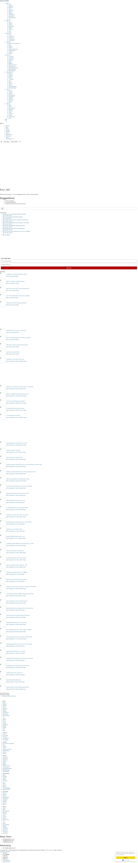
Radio (10, 82)
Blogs (10, 62)
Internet (10, 93)
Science (10, 101)
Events (10, 85)
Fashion (10, 46)
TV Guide (11, 79)
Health (10, 11)
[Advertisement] (69, 157)
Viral (10, 118)
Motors (10, 90)
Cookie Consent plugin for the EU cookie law (125, 860)
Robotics (11, 99)
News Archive (6, 824)
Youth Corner (12, 66)
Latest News (6, 141)
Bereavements (12, 69)
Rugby (10, 27)
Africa (10, 9)
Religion (10, 13)
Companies (11, 36)
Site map (5, 827)
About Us (5, 830)
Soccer (10, 23)
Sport (10, 106)
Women (10, 111)
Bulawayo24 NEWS (4, 0)
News (7, 3)
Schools (10, 29)
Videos (7, 103)
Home (8, 125)
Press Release (12, 17)
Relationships (12, 50)
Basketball (11, 26)
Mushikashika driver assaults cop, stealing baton (14, 229)
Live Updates (7, 235)
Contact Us (5, 831)
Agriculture (11, 16)
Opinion (8, 55)
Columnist (11, 56)
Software (11, 98)
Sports (7, 20)
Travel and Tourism (13, 49)
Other (10, 32)
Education (11, 10)
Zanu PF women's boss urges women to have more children (16, 232)
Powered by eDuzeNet (5, 851)
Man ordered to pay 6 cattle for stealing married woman (15, 220)
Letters (10, 60)
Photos (10, 53)
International (11, 14)
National (10, 7)
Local (10, 4)
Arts (9, 80)
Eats (10, 45)
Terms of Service (49, 850)
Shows (10, 83)
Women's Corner (12, 65)
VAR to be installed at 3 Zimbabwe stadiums (13, 217)
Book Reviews (12, 70)
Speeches (11, 59)
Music (10, 73)
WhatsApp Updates (13, 67)
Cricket (10, 24)
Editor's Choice (14, 141)
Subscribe (69, 268)
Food (10, 112)
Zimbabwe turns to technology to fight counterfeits (14, 214)
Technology (8, 136)
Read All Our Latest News (10, 696)
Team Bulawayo (12, 86)
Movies (10, 76)
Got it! (125, 858)
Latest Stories (9, 138)
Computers (11, 96)
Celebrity (11, 75)
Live (9, 19)
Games (10, 78)
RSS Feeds (5, 829)
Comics (10, 52)
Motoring (11, 109)
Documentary (12, 116)
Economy (11, 37)
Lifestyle (8, 42)
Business (8, 33)
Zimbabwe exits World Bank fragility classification (14, 226)
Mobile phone (12, 95)
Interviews (11, 57)
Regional (11, 6)
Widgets (5, 826)
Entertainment (9, 72)
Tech (7, 89)
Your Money (11, 40)
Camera (10, 92)
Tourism (10, 113)
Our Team (5, 833)
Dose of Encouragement (14, 43)
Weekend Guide (12, 88)
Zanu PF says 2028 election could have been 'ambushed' (16, 223)
